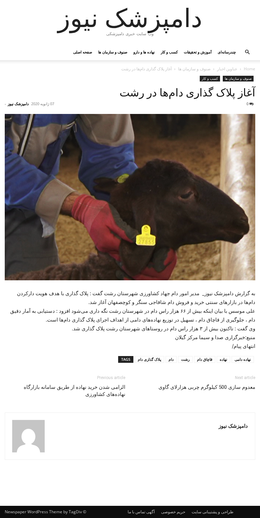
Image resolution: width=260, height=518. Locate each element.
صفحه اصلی (82, 51)
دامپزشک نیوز (18, 103)
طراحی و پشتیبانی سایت (213, 512)
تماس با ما (136, 512)
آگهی (150, 512)
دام (171, 359)
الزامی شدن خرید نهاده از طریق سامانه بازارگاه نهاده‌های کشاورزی (74, 390)
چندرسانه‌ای (227, 51)
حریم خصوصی (173, 512)
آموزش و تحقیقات (198, 51)
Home (249, 69)
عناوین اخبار (227, 69)
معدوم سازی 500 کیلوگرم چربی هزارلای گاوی (206, 387)
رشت (185, 359)
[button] (247, 52)
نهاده (223, 359)
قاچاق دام (204, 359)
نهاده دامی (243, 359)
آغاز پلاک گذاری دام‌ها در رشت (187, 92)
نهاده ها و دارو (144, 51)
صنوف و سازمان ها (112, 51)
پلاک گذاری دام (149, 359)
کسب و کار (169, 51)
